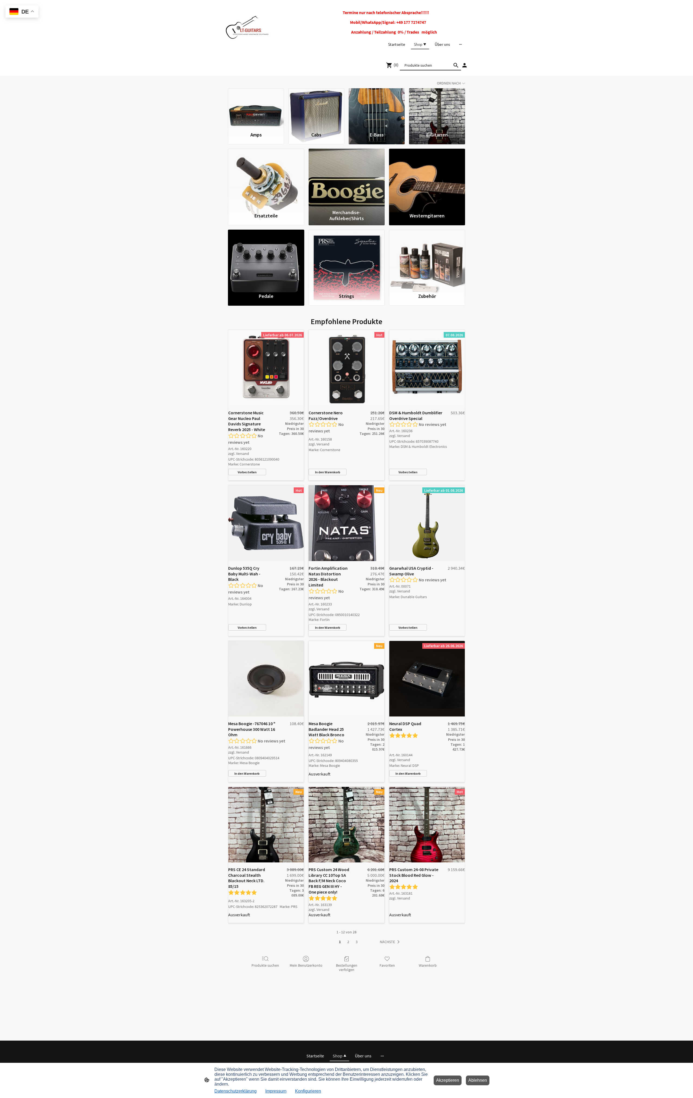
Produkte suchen (265, 965)
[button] (391, 942)
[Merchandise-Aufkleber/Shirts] (347, 178)
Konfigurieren (308, 1091)
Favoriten (387, 965)
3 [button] (357, 941)
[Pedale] (266, 259)
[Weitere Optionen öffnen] (460, 44)
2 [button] (348, 941)
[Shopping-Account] (464, 65)
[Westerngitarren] (427, 178)
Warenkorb (428, 965)
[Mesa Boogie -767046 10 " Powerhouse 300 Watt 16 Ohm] (266, 678)
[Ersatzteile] (266, 178)
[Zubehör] (427, 259)
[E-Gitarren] (437, 107)
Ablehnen (477, 1080)
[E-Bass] (377, 107)
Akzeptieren (447, 1080)
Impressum (275, 1091)
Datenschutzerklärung (235, 1091)
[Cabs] (316, 107)
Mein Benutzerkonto (306, 965)
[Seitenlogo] (247, 27)
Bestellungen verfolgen (346, 967)
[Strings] (347, 259)
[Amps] (256, 107)
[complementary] (21, 12)
